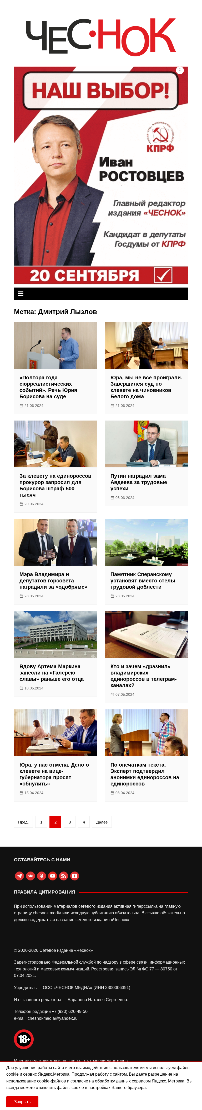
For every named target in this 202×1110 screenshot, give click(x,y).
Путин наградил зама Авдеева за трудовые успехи (138, 482)
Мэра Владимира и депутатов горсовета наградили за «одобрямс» (53, 580)
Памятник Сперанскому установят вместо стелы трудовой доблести (142, 580)
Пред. (23, 822)
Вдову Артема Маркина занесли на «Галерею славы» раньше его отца (51, 672)
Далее (102, 822)
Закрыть (22, 1102)
